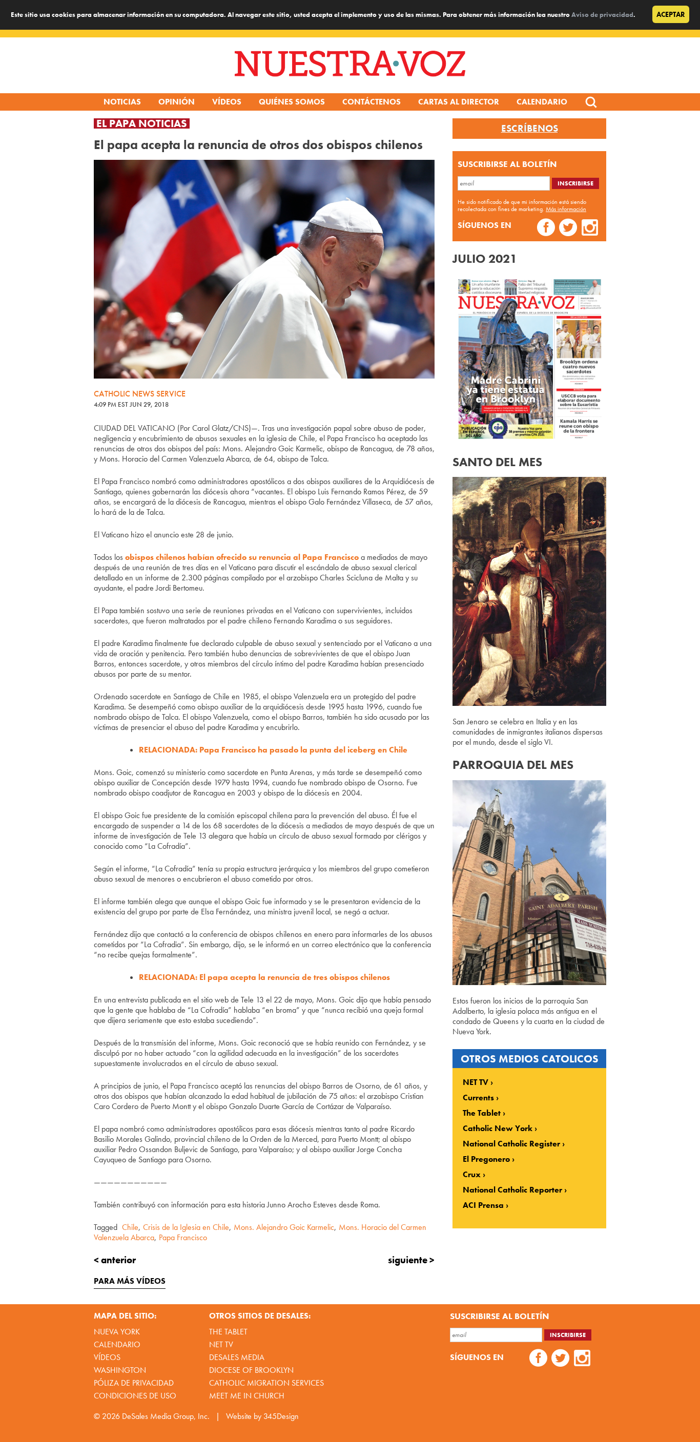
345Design (281, 1416)
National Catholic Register (511, 1144)
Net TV (221, 1344)
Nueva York (117, 1331)
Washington (120, 1370)
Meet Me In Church (246, 1395)
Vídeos (226, 101)
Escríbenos (529, 128)
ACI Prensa (483, 1205)
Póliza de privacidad (134, 1382)
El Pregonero (486, 1159)
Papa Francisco (183, 1237)
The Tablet (482, 1113)
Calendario (542, 101)
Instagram (590, 229)
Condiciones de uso (135, 1395)
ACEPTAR (670, 14)
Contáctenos (371, 101)
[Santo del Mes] (529, 703)
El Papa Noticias (141, 123)
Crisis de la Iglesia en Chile (186, 1227)
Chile (130, 1227)
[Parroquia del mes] (529, 982)
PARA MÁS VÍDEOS (130, 1281)
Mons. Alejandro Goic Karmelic (284, 1227)
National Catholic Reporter (512, 1190)
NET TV (475, 1082)
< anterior (115, 1259)
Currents (478, 1098)
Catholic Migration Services (266, 1382)
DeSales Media (236, 1357)
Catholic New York (497, 1128)
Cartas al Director (458, 101)
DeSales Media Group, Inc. (166, 1416)
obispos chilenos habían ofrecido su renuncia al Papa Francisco (242, 557)
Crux (472, 1174)
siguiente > (411, 1259)
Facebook (546, 229)
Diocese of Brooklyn (251, 1370)
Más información (566, 209)
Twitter (568, 229)
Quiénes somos (292, 101)
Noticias (122, 101)
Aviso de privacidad (602, 14)
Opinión (176, 101)
